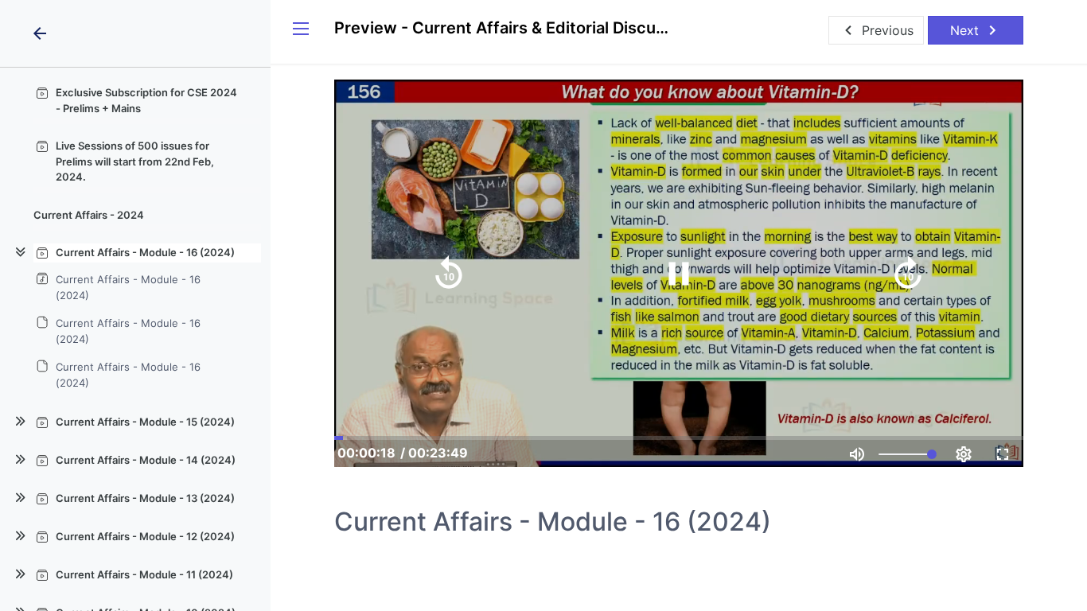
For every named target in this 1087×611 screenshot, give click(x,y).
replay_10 (449, 274)
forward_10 (908, 274)
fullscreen (1002, 454)
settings (963, 454)
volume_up (857, 454)
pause (679, 274)
